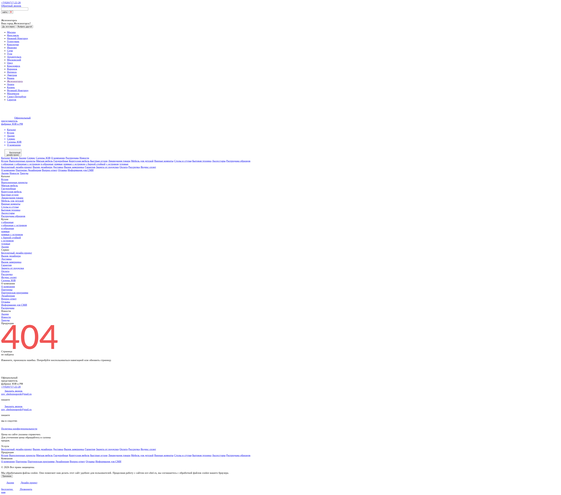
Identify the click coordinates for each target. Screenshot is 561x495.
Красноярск (13, 65)
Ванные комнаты (163, 161)
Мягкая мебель (44, 161)
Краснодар (13, 44)
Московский (14, 59)
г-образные (7, 164)
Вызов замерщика (74, 167)
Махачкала (13, 93)
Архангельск (14, 56)
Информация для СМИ (81, 170)
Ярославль (13, 35)
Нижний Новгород (17, 38)
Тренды (24, 173)
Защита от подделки (107, 167)
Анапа (10, 84)
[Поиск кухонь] (11, 12)
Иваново (12, 47)
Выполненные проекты (22, 161)
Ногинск (12, 72)
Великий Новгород (17, 90)
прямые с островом (74, 164)
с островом (112, 164)
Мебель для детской (142, 161)
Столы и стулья (183, 161)
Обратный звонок (11, 5)
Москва (11, 32)
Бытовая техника (201, 161)
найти (4, 12)
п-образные (47, 164)
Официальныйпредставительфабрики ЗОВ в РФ (16, 120)
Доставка (58, 167)
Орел (10, 62)
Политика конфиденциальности (19, 428)
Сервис (31, 157)
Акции (22, 157)
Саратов (11, 99)
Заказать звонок (13, 390)
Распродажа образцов (238, 161)
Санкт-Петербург (16, 96)
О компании (58, 157)
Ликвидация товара (119, 161)
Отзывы (62, 170)
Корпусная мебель (79, 161)
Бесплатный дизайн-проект (16, 167)
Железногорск (15, 81)
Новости (84, 157)
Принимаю (7, 476)
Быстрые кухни (99, 161)
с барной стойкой (95, 164)
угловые (123, 164)
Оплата (124, 167)
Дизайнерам (34, 170)
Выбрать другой (25, 27)
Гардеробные (60, 161)
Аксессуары (219, 161)
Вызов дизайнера (42, 167)
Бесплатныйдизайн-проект (13, 154)
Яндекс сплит (148, 167)
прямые (58, 164)
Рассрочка (134, 167)
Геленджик (13, 41)
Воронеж (12, 69)
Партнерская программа (14, 292)
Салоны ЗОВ (43, 157)
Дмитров (12, 75)
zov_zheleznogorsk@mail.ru (16, 394)
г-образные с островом (27, 164)
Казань (11, 87)
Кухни (14, 157)
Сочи (10, 50)
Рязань (10, 78)
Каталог (5, 157)
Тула (9, 53)
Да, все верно (8, 27)
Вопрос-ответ (49, 170)
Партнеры (21, 170)
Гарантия (90, 167)
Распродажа (72, 157)
